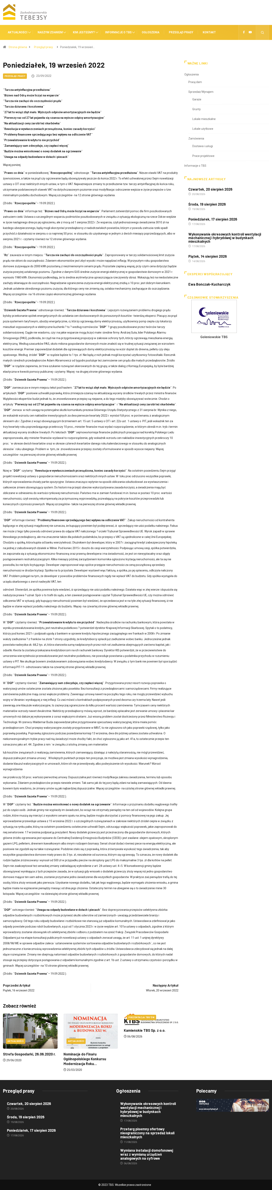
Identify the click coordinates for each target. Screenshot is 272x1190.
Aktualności (17, 32)
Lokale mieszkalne (204, 119)
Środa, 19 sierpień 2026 (207, 204)
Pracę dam (195, 82)
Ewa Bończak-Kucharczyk (209, 284)
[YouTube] (250, 32)
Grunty (196, 109)
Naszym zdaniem (50, 32)
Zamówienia (196, 138)
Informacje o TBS (118, 32)
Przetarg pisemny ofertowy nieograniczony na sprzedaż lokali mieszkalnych (147, 1133)
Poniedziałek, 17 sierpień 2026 (212, 219)
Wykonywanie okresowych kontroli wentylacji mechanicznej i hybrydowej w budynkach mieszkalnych (224, 238)
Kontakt (209, 32)
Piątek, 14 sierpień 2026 (207, 256)
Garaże (196, 99)
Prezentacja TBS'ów (132, 1017)
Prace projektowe (203, 155)
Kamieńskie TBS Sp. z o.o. (135, 1030)
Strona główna (18, 47)
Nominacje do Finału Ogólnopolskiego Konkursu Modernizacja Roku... (75, 1059)
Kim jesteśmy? (84, 32)
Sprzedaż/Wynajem (200, 91)
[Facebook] (244, 32)
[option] (194, 320)
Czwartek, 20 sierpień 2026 (210, 189)
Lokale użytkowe (202, 128)
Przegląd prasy (181, 32)
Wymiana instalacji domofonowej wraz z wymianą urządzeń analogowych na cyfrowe (146, 1154)
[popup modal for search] (262, 32)
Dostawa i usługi (202, 146)
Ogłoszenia (150, 32)
